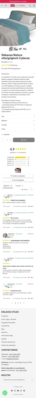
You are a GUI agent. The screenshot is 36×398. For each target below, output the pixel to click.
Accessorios (5, 326)
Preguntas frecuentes (8, 322)
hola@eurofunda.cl (12, 359)
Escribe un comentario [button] (19, 176)
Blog (2, 329)
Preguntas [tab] (18, 185)
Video (3, 129)
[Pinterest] (24, 391)
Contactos (4, 316)
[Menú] (2, 5)
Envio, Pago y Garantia (8, 319)
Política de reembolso (8, 345)
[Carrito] (34, 5)
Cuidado (4, 125)
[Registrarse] (32, 380)
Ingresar (4, 339)
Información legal (7, 335)
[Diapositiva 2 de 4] (16, 49)
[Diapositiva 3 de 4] (20, 49)
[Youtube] (18, 391)
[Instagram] (15, 391)
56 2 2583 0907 (21, 370)
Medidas (4, 120)
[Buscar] (6, 5)
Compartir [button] (7, 206)
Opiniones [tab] (6, 185)
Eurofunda (20, 386)
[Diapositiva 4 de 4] (25, 49)
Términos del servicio (8, 342)
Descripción (5, 74)
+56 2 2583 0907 (14, 354)
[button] (29, 206)
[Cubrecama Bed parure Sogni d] (18, 170)
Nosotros (4, 332)
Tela (2, 116)
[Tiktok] (21, 391)
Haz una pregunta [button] (19, 180)
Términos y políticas (18, 394)
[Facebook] (12, 391)
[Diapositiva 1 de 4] (11, 49)
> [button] (23, 303)
